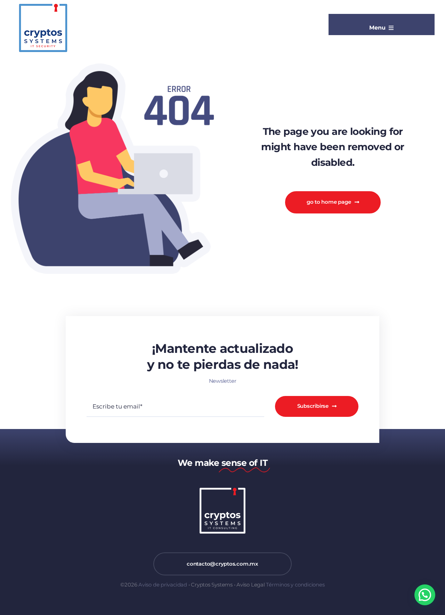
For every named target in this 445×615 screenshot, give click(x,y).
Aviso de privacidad (162, 584)
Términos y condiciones (295, 584)
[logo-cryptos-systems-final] (43, 5)
